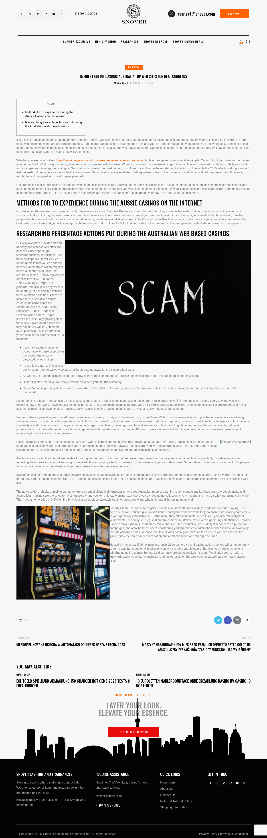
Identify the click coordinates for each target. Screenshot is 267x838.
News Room (133, 67)
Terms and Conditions (234, 833)
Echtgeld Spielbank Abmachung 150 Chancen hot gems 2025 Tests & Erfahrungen (73, 683)
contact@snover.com (109, 795)
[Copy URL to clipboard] (246, 620)
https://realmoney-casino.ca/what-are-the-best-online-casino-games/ (100, 160)
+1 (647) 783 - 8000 (108, 805)
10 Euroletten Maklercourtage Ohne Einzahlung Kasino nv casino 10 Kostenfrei (193, 683)
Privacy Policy (208, 833)
